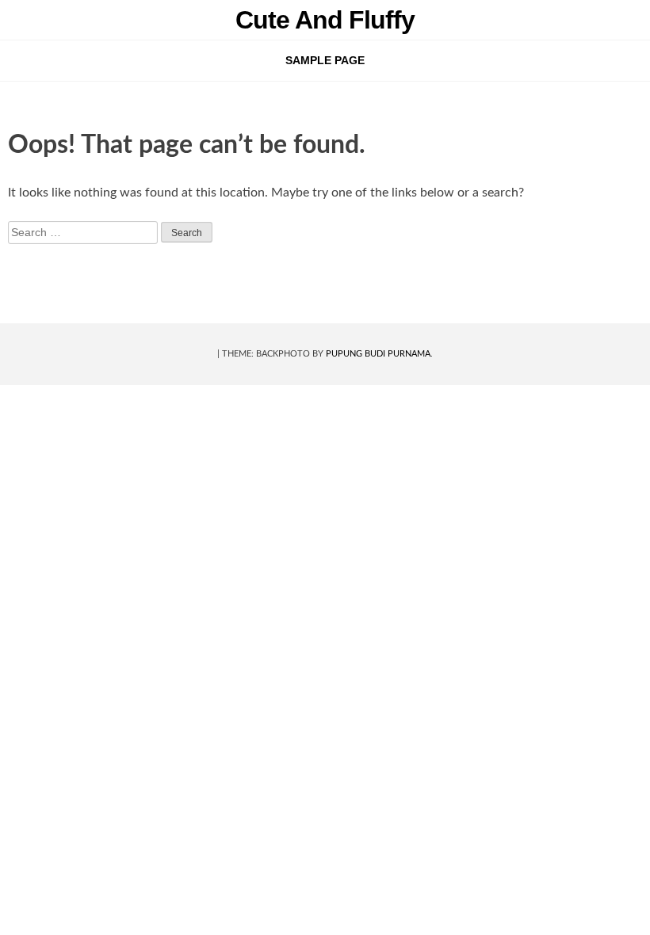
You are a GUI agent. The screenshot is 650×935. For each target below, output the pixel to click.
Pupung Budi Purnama (378, 353)
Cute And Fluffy (325, 20)
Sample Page (325, 60)
